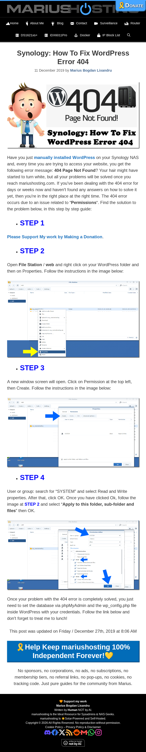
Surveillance (109, 23)
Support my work (75, 701)
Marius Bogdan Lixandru (73, 705)
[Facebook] (55, 732)
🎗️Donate (131, 5)
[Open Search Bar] (129, 35)
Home (14, 23)
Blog (60, 23)
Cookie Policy (54, 727)
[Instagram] (98, 732)
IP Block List (111, 35)
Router (135, 23)
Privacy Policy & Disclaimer (83, 727)
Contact (81, 23)
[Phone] (77, 732)
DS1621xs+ (29, 35)
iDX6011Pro (58, 35)
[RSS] (69, 732)
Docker (85, 35)
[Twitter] (62, 732)
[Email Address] (84, 732)
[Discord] (47, 732)
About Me (37, 23)
